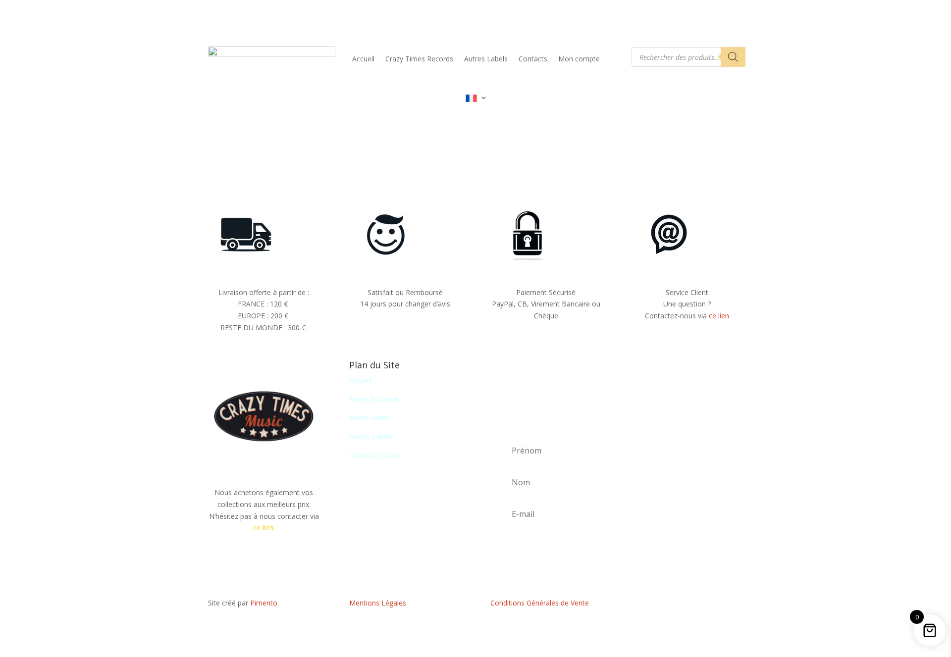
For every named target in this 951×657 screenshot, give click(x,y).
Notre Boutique (374, 399)
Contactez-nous (374, 454)
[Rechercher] (733, 57)
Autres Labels (486, 58)
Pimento (263, 602)
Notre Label (368, 417)
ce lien (719, 315)
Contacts (533, 58)
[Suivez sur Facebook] (687, 605)
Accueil (363, 58)
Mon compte (579, 58)
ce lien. (264, 527)
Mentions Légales (377, 602)
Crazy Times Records (419, 58)
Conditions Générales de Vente (539, 602)
